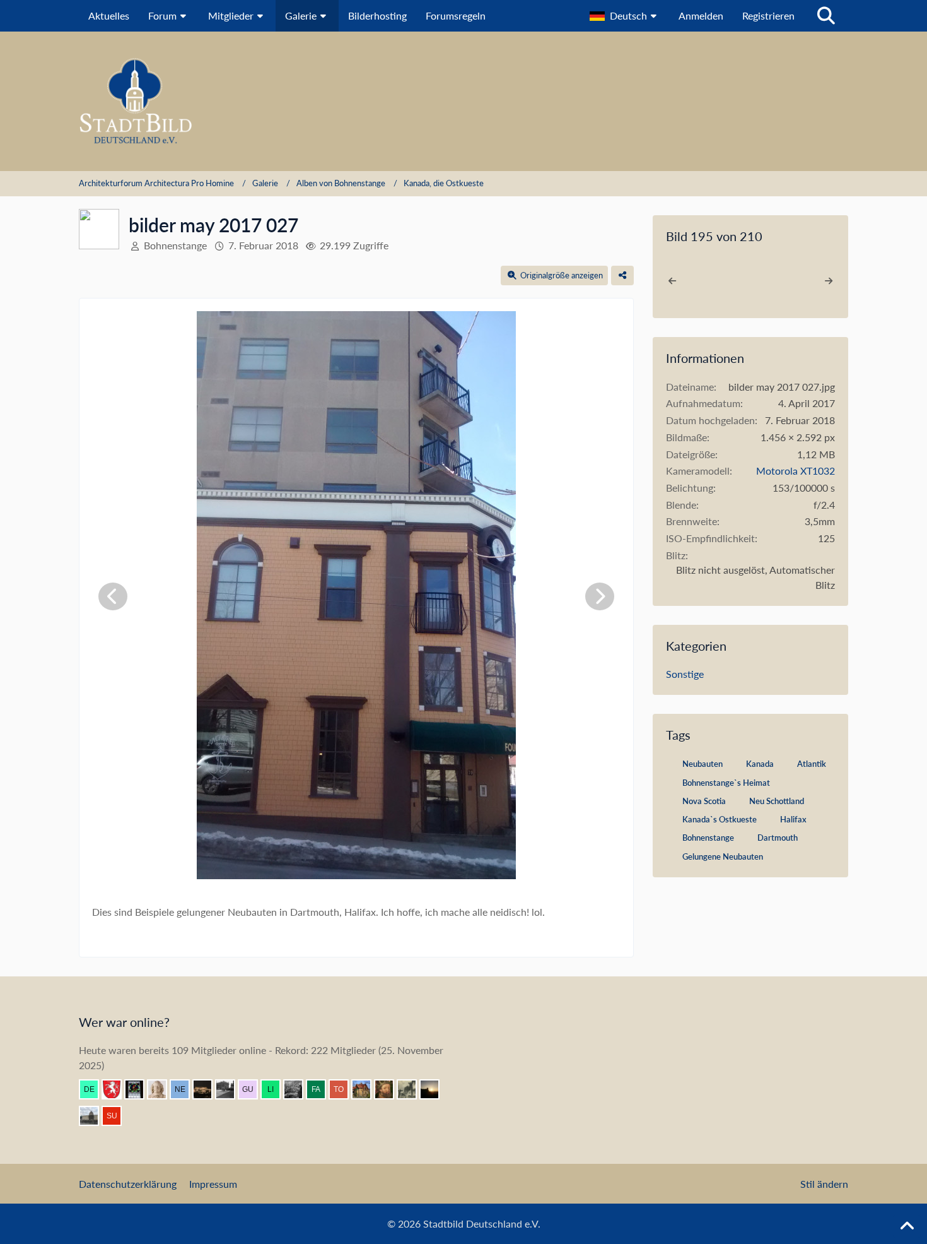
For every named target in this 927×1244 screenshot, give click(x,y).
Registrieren (768, 15)
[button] (624, 16)
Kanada (760, 764)
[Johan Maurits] (162, 1089)
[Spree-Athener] (94, 1116)
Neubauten (702, 764)
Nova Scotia (704, 801)
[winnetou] (207, 1089)
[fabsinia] (321, 1089)
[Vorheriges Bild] (112, 596)
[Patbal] (230, 1089)
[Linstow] (275, 1089)
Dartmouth (777, 837)
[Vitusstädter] (412, 1089)
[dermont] (94, 1089)
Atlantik (811, 764)
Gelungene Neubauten (722, 856)
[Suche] (826, 16)
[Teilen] (622, 275)
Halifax (793, 819)
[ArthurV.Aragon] (389, 1089)
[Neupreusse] (185, 1089)
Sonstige (685, 674)
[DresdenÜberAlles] (298, 1089)
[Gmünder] (117, 1089)
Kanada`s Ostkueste (719, 819)
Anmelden (701, 15)
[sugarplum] (117, 1116)
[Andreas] (139, 1089)
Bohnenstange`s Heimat (726, 783)
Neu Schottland (776, 801)
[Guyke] (253, 1089)
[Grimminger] (434, 1089)
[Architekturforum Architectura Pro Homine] (463, 101)
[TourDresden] (344, 1089)
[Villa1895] (366, 1089)
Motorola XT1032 (795, 471)
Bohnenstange (708, 837)
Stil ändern (824, 1184)
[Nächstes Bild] (599, 596)
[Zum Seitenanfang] (907, 1226)
